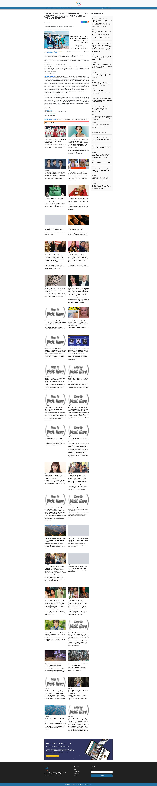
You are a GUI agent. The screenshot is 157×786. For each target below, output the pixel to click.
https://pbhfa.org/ (52, 113)
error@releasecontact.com (50, 119)
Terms (75, 769)
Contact (75, 775)
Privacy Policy (77, 771)
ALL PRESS (62, 8)
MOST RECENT (54, 8)
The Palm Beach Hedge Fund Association (53, 51)
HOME (47, 8)
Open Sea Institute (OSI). (52, 52)
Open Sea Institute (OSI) (49, 76)
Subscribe (102, 775)
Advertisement (77, 773)
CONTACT (70, 8)
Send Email (49, 110)
